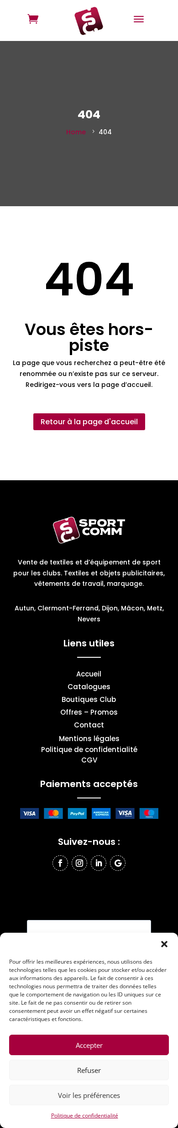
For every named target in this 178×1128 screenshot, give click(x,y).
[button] (164, 944)
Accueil (88, 675)
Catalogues (89, 687)
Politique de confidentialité (84, 1115)
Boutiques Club (89, 700)
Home (76, 132)
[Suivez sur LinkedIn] (98, 863)
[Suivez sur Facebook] (60, 863)
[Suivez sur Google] (118, 863)
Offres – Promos (89, 713)
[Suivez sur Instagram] (79, 863)
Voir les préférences (89, 1095)
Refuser (89, 1070)
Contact (89, 726)
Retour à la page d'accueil (89, 422)
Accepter (89, 1045)
